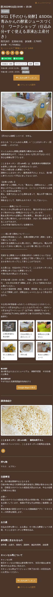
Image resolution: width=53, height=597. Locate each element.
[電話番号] (8, 53)
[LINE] (22, 53)
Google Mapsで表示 (26, 387)
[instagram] (17, 53)
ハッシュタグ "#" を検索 (18, 48)
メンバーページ (44, 3)
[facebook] (12, 53)
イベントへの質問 (27, 85)
